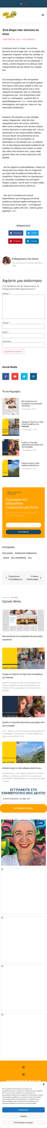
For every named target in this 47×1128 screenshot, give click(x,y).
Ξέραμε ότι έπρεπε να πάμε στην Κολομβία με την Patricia (32, 424)
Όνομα (6, 323)
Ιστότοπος (6, 341)
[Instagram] (21, 4)
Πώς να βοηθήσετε (18, 558)
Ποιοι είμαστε (7, 553)
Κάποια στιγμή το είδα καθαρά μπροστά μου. (30, 464)
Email (5, 332)
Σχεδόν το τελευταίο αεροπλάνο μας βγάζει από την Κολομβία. (32, 444)
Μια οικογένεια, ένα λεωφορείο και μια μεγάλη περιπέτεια (32, 403)
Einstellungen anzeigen (23, 1122)
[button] (43, 1084)
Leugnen (23, 1116)
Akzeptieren (23, 1110)
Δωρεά (6, 558)
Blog (30, 558)
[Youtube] (26, 4)
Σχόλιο (6, 293)
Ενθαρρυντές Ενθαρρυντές (26, 553)
